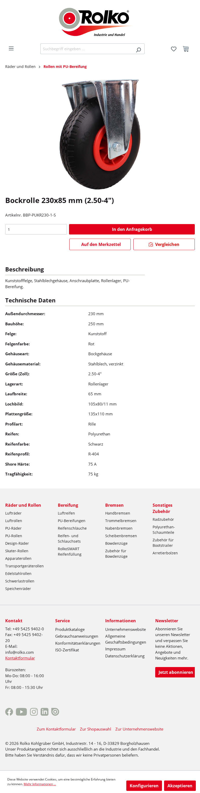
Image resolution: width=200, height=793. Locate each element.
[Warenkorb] (187, 49)
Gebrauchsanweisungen (76, 636)
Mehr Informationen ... (40, 784)
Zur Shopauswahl (95, 729)
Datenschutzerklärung (125, 655)
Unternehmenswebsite (125, 629)
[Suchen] (138, 48)
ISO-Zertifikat (67, 649)
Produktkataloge (70, 629)
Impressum (115, 648)
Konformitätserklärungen (77, 643)
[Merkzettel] (174, 49)
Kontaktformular (20, 658)
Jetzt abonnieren (176, 672)
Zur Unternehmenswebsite (139, 729)
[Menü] (11, 48)
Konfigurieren (144, 786)
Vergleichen (166, 244)
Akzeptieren (179, 786)
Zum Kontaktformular (56, 729)
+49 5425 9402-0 (28, 628)
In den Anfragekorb (132, 229)
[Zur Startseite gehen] (100, 21)
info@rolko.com (19, 652)
